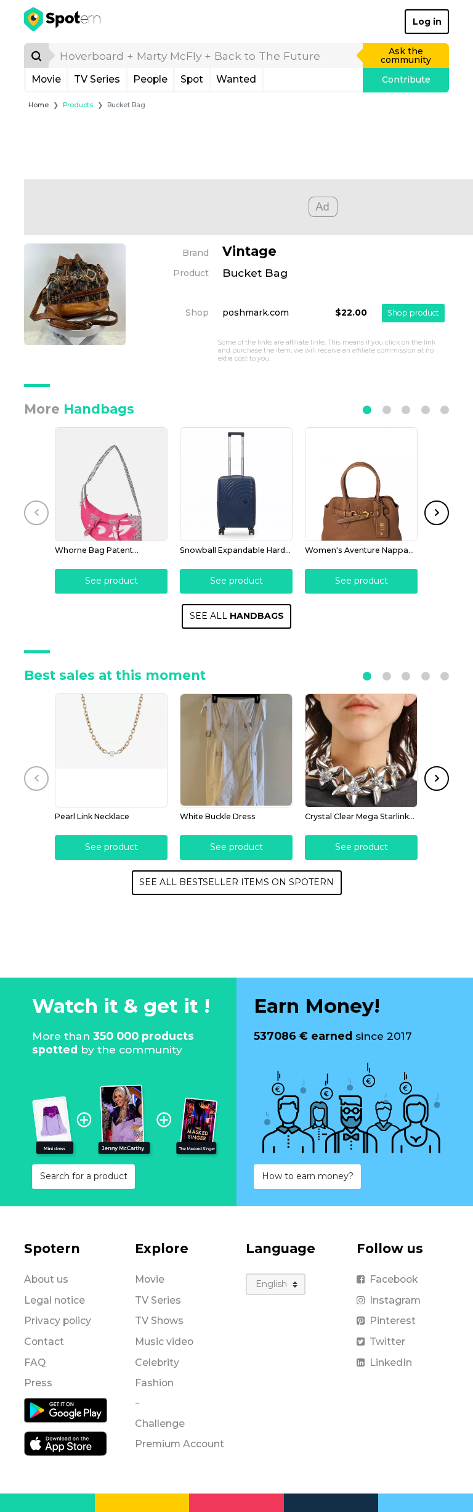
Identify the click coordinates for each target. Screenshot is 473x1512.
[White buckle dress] (236, 750)
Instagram (395, 1300)
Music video (164, 1341)
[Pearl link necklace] (111, 750)
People (150, 79)
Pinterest (393, 1320)
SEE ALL (237, 615)
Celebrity (157, 1362)
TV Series (97, 79)
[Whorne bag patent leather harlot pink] (111, 484)
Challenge (160, 1423)
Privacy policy (57, 1320)
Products (78, 105)
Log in (427, 21)
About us (46, 1279)
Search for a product (83, 1176)
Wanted (236, 79)
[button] (367, 410)
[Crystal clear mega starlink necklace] (361, 750)
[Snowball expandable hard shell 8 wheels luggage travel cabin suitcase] (236, 484)
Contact (44, 1341)
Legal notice (54, 1300)
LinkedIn (391, 1362)
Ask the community (406, 55)
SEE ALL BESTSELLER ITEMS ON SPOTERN (236, 882)
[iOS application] (65, 1443)
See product (111, 580)
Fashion (154, 1383)
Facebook (394, 1279)
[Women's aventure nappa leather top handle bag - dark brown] (361, 484)
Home (38, 105)
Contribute (406, 79)
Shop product (413, 312)
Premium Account (179, 1444)
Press (38, 1383)
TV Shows (159, 1320)
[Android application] (65, 1409)
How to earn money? (308, 1176)
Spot (191, 79)
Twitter (387, 1341)
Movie (46, 79)
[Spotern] (63, 21)
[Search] (36, 55)
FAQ (35, 1362)
